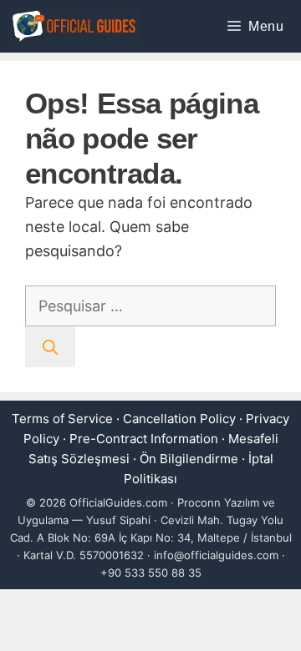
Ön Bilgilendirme (189, 459)
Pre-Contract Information (143, 439)
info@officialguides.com (216, 555)
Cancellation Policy (179, 418)
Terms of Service (62, 418)
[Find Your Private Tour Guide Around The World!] (74, 26)
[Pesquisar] (50, 346)
